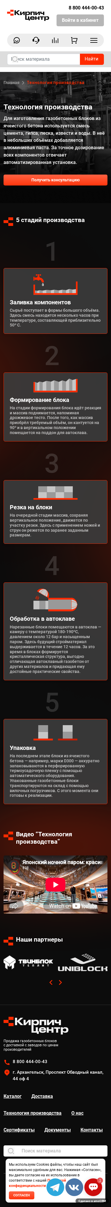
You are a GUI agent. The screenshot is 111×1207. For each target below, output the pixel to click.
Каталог (13, 1096)
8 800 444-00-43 (86, 8)
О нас (77, 1113)
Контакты (92, 1130)
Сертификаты (19, 1130)
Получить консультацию (55, 180)
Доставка (42, 1096)
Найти (91, 59)
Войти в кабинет (80, 20)
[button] (51, 982)
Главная (12, 82)
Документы (57, 1130)
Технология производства (33, 1113)
